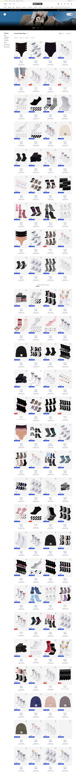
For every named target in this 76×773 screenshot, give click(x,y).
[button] (61, 33)
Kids (14, 3)
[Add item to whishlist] (26, 42)
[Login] (61, 4)
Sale (21, 37)
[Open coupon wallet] (58, 4)
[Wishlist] (68, 4)
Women (5, 3)
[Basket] (71, 4)
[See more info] (21, 65)
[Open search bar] (55, 7)
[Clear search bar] (71, 7)
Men (10, 3)
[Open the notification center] (65, 4)
